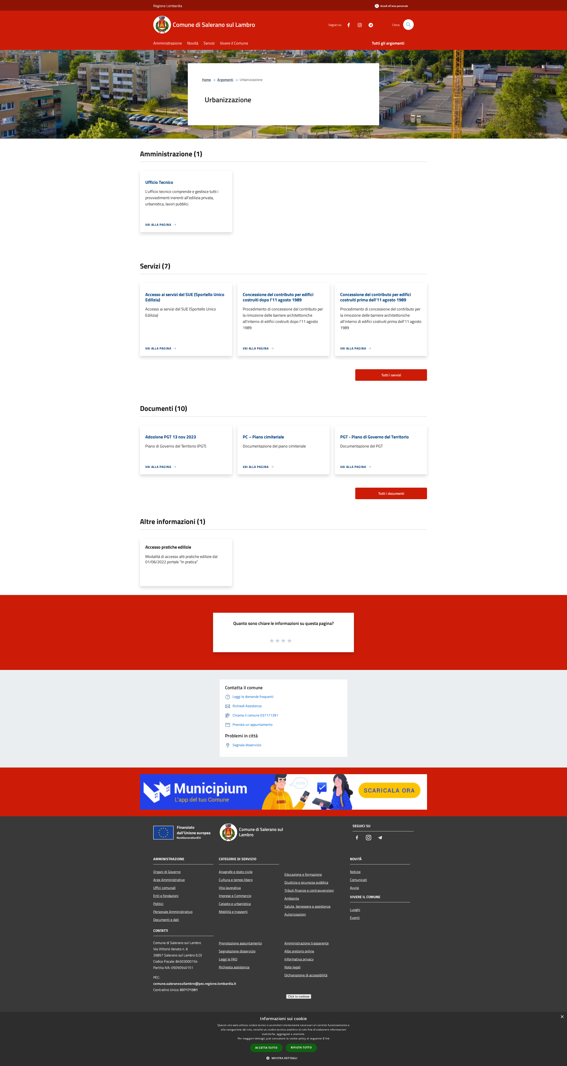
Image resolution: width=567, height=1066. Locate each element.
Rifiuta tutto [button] (301, 1047)
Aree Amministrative (169, 879)
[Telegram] (369, 24)
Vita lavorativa (230, 887)
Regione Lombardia (167, 5)
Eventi (355, 917)
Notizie (355, 871)
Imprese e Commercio (235, 895)
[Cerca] (408, 24)
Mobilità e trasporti (233, 911)
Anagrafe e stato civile (235, 871)
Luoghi (355, 909)
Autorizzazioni (295, 914)
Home (206, 79)
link (327, 1038)
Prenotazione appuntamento (240, 943)
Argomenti (225, 79)
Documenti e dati (166, 919)
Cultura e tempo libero (235, 879)
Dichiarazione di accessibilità (305, 975)
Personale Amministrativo (172, 911)
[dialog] (283, 1039)
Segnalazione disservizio (237, 951)
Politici (158, 903)
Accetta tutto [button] (266, 1048)
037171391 (189, 989)
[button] (283, 1058)
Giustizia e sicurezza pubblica (306, 882)
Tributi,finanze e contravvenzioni (309, 890)
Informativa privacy (299, 959)
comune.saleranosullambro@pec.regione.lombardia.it (194, 983)
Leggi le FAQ (228, 959)
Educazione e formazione (303, 874)
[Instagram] (357, 24)
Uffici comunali (164, 887)
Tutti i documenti (391, 493)
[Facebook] (346, 24)
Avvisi (354, 887)
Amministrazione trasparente (306, 943)
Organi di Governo (167, 871)
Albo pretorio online (299, 951)
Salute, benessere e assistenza (307, 906)
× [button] (562, 1017)
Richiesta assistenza (234, 967)
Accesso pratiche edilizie (168, 547)
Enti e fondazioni (166, 895)
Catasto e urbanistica (235, 903)
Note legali (292, 967)
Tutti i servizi (391, 375)
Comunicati (358, 879)
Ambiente (291, 898)
